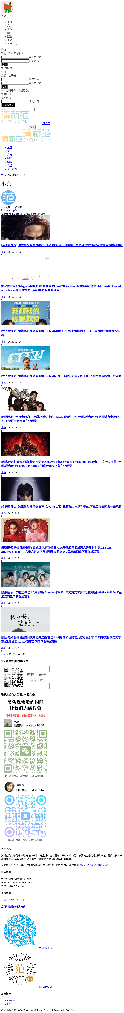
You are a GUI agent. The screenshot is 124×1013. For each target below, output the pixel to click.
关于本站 (12, 43)
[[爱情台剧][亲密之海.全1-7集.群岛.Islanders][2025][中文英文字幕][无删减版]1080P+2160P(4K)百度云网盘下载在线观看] (25, 586)
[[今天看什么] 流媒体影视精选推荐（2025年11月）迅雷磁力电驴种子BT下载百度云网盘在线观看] (25, 238)
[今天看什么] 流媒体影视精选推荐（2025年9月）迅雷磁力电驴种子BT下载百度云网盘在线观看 (61, 376)
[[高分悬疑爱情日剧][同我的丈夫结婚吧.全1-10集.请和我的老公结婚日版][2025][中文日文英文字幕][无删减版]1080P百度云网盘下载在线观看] (25, 631)
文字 (9, 25)
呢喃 (9, 1004)
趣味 (9, 36)
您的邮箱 (34, 79)
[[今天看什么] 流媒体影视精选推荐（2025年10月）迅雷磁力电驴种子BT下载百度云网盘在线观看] (25, 324)
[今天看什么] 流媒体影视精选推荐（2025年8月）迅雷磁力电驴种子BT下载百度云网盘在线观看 (61, 506)
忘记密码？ (7, 68)
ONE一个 (12, 1000)
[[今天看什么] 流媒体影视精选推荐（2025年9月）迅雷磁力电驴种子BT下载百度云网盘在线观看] (25, 369)
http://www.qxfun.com (12, 210)
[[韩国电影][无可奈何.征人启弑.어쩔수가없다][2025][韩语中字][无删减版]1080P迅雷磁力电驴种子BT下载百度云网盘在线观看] (25, 410)
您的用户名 (35, 57)
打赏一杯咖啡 (27, 943)
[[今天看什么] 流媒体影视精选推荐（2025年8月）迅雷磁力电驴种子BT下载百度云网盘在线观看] (25, 500)
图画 (9, 33)
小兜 (3, 252)
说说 (9, 40)
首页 (9, 22)
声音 (9, 29)
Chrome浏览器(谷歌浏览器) (93, 865)
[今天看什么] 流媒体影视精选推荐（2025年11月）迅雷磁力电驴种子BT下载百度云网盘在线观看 (62, 245)
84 (8, 654)
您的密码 (34, 61)
